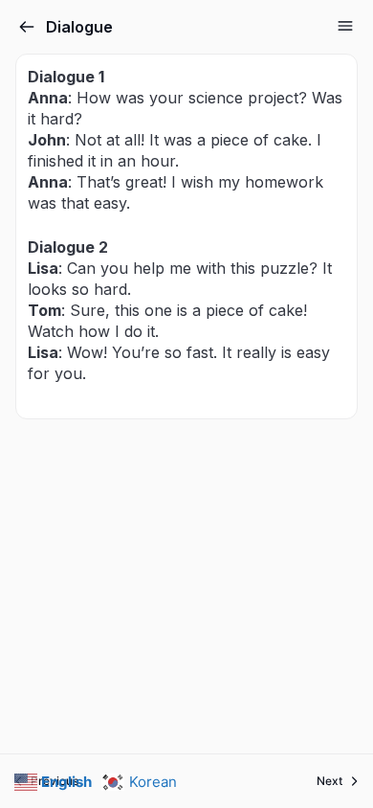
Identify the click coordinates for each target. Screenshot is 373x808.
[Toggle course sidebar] (345, 26)
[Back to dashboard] (27, 27)
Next (329, 781)
